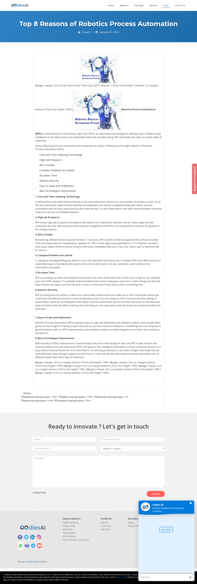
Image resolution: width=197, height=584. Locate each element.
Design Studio (69, 526)
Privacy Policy (134, 526)
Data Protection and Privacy (76, 540)
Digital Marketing (70, 522)
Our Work (105, 529)
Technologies (69, 533)
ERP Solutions (69, 536)
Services (105, 522)
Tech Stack (106, 526)
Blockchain (68, 529)
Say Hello (166, 529)
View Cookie (122, 577)
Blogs (130, 522)
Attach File (40, 492)
